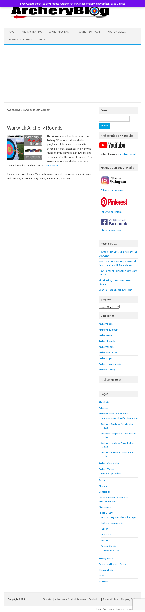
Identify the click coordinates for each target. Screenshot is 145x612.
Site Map (103, 581)
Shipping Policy (106, 570)
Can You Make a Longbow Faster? (116, 290)
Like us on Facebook (111, 230)
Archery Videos (117, 32)
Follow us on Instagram (112, 190)
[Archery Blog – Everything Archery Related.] (60, 21)
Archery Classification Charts (113, 413)
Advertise (104, 408)
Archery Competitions (110, 463)
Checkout (103, 486)
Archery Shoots (106, 347)
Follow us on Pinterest (112, 212)
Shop (42, 39)
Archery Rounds (26, 174)
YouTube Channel (127, 154)
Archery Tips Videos (111, 473)
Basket (102, 480)
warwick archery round (33, 178)
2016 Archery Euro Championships (118, 517)
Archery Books (106, 324)
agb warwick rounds (52, 174)
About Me (104, 402)
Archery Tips (105, 358)
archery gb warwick (74, 174)
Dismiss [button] (121, 3)
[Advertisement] (72, 73)
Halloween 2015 (111, 550)
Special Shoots (108, 546)
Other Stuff (107, 534)
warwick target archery (58, 178)
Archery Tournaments (110, 364)
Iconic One (101, 609)
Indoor (104, 529)
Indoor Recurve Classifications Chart (119, 418)
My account (105, 507)
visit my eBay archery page (101, 3)
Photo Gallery (106, 512)
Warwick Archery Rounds (34, 127)
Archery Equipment (60, 32)
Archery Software (89, 32)
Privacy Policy (106, 558)
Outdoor (105, 540)
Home (11, 32)
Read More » (53, 165)
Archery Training (32, 32)
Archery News (106, 335)
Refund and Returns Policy (112, 564)
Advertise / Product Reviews (70, 599)
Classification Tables (20, 39)
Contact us (104, 491)
